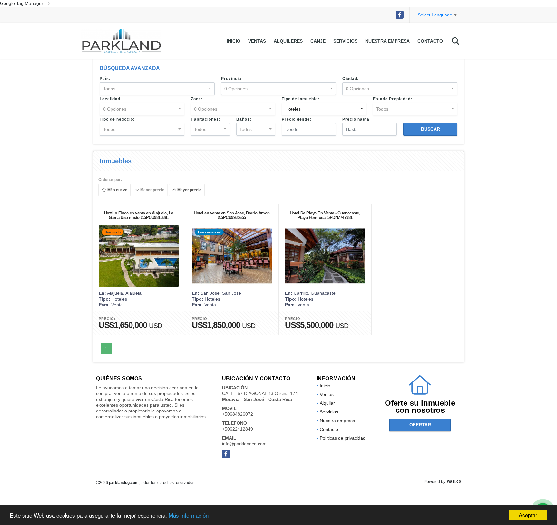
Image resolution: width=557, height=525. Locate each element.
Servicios (345, 41)
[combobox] (157, 88)
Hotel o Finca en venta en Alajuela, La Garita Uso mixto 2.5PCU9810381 (138, 215)
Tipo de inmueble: (300, 99)
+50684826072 (237, 414)
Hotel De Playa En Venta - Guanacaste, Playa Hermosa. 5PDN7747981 (325, 215)
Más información (189, 515)
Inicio (233, 41)
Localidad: (111, 99)
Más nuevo (116, 190)
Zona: (197, 99)
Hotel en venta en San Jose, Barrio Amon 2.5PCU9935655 (232, 215)
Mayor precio (188, 190)
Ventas (257, 41)
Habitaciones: (205, 119)
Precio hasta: (356, 119)
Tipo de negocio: (117, 119)
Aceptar (528, 515)
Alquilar (327, 403)
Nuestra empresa (387, 41)
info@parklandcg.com (244, 443)
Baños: (243, 119)
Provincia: (232, 78)
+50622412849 (237, 428)
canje (318, 41)
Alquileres (288, 41)
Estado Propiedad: (392, 99)
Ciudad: (350, 78)
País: (105, 78)
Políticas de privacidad (343, 438)
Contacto (430, 41)
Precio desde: (296, 119)
